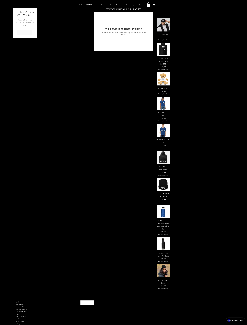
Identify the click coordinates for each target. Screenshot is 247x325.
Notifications (20, 321)
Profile (17, 302)
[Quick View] (163, 24)
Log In (25, 32)
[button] (148, 4)
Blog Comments (21, 316)
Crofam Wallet (20, 307)
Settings (18, 324)
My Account (19, 319)
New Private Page (21, 312)
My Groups (19, 304)
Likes (17, 314)
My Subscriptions (21, 309)
